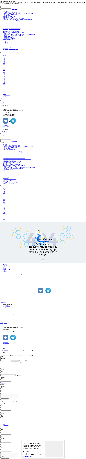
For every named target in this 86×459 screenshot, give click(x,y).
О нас (4, 93)
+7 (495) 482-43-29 (4, 131)
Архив (4, 89)
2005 (4, 78)
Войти (2, 384)
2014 (4, 69)
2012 (4, 71)
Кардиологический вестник (8, 26)
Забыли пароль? (3, 383)
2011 (4, 72)
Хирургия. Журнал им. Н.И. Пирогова (10, 49)
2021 (4, 61)
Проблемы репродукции (8, 36)
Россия (13, 417)
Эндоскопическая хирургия (8, 50)
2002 (4, 81)
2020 (4, 62)
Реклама (4, 94)
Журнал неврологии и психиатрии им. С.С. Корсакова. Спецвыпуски (17, 25)
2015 (4, 67)
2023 (4, 59)
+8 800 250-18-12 (6, 309)
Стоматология (5, 44)
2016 (4, 66)
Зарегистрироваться (4, 399)
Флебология (5, 48)
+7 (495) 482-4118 (6, 305)
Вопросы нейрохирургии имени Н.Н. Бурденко (12, 20)
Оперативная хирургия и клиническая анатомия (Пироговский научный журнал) (19, 34)
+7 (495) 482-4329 (6, 306)
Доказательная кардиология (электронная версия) (13, 23)
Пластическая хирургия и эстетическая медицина (13, 35)
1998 (4, 85)
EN (3, 102)
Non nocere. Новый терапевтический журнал (12, 12)
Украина (4, 421)
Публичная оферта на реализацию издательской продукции (15, 274)
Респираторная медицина (8, 39)
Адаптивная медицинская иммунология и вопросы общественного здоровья (18, 13)
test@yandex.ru (5, 350)
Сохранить (3, 457)
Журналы (5, 87)
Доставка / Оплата (6, 95)
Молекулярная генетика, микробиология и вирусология (14, 32)
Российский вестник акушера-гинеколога (11, 42)
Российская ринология (7, 40)
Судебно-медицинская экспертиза (9, 45)
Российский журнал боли (8, 43)
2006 (4, 77)
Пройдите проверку (15, 360)
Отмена (7, 457)
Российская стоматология (8, 41)
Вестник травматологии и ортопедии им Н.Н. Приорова (14, 18)
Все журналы (14, 9)
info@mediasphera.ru (7, 116)
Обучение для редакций (7, 275)
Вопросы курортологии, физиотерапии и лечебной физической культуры (17, 19)
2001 (4, 82)
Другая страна (5, 425)
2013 (4, 70)
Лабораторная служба (7, 30)
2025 (4, 57)
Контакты (5, 96)
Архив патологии (6, 15)
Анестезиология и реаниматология (10, 14)
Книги (4, 91)
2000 (4, 83)
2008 (4, 75)
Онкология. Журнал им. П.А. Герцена (10, 33)
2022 (4, 60)
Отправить (18, 375)
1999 (4, 84)
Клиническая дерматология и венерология (11, 29)
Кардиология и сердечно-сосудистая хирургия (12, 28)
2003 (4, 80)
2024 (4, 58)
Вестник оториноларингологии (9, 16)
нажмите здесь (27, 456)
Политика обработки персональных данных (11, 273)
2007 (4, 76)
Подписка (5, 88)
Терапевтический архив (7, 46)
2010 (4, 73)
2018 (4, 64)
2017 (4, 65)
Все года (2, 53)
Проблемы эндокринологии (8, 37)
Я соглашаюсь (54, 449)
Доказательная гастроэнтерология (9, 22)
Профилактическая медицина (9, 38)
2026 (4, 56)
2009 (4, 74)
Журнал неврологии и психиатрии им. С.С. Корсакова (14, 24)
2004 (4, 79)
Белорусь (4, 420)
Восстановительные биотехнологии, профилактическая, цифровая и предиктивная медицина (21, 21)
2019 (4, 63)
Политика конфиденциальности (9, 272)
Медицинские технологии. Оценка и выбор (11, 31)
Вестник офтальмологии (8, 17)
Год (12, 185)
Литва (4, 424)
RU (12, 100)
